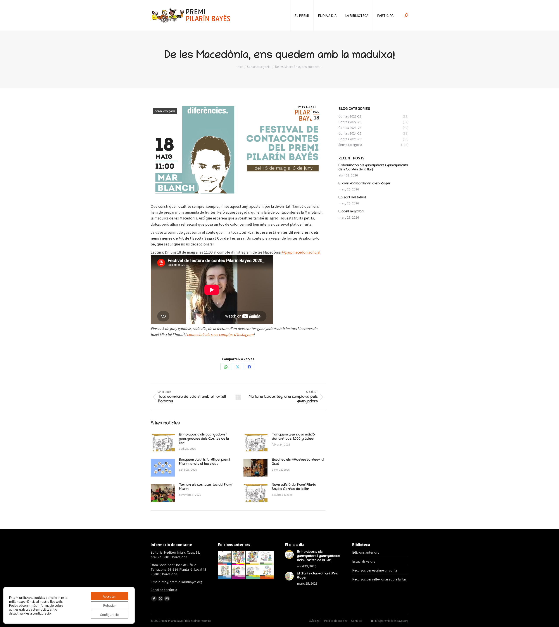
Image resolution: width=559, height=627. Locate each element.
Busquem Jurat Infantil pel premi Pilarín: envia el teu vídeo (204, 462)
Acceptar (109, 596)
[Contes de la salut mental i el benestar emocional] (267, 558)
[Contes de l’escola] (225, 558)
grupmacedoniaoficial (302, 252)
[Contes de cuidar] (239, 558)
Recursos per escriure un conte (374, 570)
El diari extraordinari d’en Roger (364, 184)
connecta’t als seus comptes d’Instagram (220, 334)
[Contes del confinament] (225, 572)
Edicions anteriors (365, 552)
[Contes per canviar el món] (267, 572)
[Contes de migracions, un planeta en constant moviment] (253, 558)
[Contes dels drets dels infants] (253, 572)
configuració (42, 613)
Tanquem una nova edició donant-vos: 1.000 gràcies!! (293, 437)
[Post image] (163, 442)
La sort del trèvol (352, 198)
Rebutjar (109, 605)
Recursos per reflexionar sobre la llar (379, 579)
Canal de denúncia (164, 589)
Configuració (109, 614)
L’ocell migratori (351, 212)
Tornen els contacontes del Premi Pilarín (206, 487)
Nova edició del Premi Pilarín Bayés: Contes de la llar (294, 487)
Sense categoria (165, 111)
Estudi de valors (363, 561)
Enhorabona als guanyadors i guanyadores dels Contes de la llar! (204, 439)
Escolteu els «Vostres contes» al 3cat (298, 462)
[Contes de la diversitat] (239, 572)
